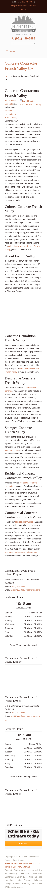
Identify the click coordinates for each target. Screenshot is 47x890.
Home (7, 76)
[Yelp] (25, 10)
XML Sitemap (24, 867)
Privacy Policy (33, 863)
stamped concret (12, 450)
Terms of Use (10, 867)
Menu (12, 51)
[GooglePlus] (6, 720)
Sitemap (22, 863)
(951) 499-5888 (26, 2)
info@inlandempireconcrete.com (23, 6)
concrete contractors (24, 522)
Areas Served (11, 863)
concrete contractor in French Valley (11, 114)
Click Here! (23, 843)
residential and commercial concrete (21, 552)
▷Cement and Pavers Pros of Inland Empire (23, 22)
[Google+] (22, 10)
